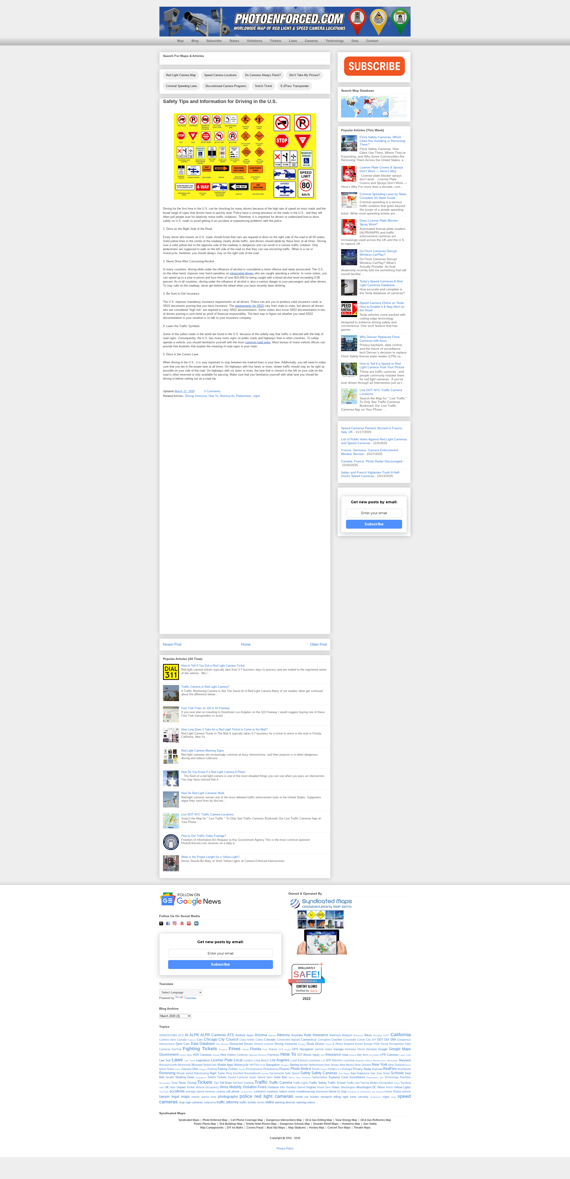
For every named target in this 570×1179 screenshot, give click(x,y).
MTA (328, 1060)
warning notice (305, 1102)
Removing (167, 1073)
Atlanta (272, 1035)
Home (246, 644)
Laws (293, 40)
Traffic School (337, 1082)
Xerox (389, 1087)
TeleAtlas (405, 1077)
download (322, 1091)
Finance (223, 1049)
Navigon (285, 1065)
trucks (261, 1102)
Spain (252, 1077)
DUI (386, 1039)
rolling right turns (344, 1096)
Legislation (203, 1060)
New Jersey (331, 1064)
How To (213, 396)
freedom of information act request (366, 1091)
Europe (368, 1043)
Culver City (364, 1039)
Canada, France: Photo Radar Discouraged (371, 461)
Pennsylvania (254, 1069)
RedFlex (390, 1069)
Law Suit (165, 1060)
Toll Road (226, 1082)
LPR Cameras (389, 1054)
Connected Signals (288, 1039)
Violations (254, 40)
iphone (406, 1091)
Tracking (248, 1082)
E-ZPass (338, 1043)
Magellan (360, 1060)
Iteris (365, 1054)
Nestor (304, 1064)
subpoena (210, 1102)
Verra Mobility (231, 1087)
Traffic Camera (280, 1082)
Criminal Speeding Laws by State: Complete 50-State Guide (383, 196)
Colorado (269, 1039)
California (401, 1034)
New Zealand (396, 1064)
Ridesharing (201, 1073)
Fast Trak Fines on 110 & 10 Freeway (205, 708)
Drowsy (301, 1044)
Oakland (186, 1069)
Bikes (368, 1035)
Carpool (192, 1040)
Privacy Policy (285, 1148)
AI (186, 1035)
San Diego (344, 1073)
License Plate (222, 1060)
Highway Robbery (258, 1055)
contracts (260, 1091)
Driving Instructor (196, 396)
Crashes (337, 1039)
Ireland (352, 1055)
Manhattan (392, 1060)
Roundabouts (252, 1073)
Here (223, 1054)
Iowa (345, 1054)
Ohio (195, 1069)
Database (207, 1044)
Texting (191, 1082)
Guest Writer (185, 1055)
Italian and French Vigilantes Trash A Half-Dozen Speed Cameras (370, 474)
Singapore (201, 1077)
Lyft (323, 1060)
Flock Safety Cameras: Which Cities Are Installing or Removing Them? (382, 140)
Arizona (261, 1035)
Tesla (174, 1082)
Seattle (170, 1077)
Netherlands (316, 1064)
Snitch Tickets (217, 1077)
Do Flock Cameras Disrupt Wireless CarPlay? (378, 253)
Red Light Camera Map (181, 75)
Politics (332, 1069)
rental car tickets (307, 1096)
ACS (181, 1035)
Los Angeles (279, 1060)
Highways (273, 1054)
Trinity (397, 1083)
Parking (212, 1069)
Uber (173, 1087)
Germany (350, 1049)
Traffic (261, 1082)
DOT (380, 1039)
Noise (162, 1069)
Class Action (246, 1039)
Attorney (283, 1035)
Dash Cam (183, 1044)
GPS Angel (285, 1049)
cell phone (232, 1091)
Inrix (323, 1055)
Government (169, 1054)
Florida (255, 1049)
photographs (228, 1096)
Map (180, 40)
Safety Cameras (324, 1073)
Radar (367, 1069)
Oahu (178, 1069)
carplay (220, 1091)
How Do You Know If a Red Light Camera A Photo (213, 772)
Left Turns (189, 1060)
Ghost (360, 1049)
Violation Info (276, 1087)
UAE (161, 1087)
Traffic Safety (318, 1082)
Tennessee (165, 1083)
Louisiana (314, 1060)
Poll (339, 1069)
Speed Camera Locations (220, 75)
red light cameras (273, 1096)
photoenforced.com (307, 981)
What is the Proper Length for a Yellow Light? (210, 857)
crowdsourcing (305, 1091)
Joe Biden (374, 1055)
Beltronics (358, 1035)
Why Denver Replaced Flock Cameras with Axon (380, 338)
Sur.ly (314, 990)
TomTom (237, 1082)
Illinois (307, 1054)
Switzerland (372, 1077)
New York (379, 1064)
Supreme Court (338, 1077)
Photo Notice (301, 1069)
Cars (200, 1039)
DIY (374, 1039)
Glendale (371, 1049)
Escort (359, 1043)
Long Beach (261, 1060)
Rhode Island (185, 1073)
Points (316, 1069)
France (273, 1049)
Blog (195, 40)
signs (256, 396)
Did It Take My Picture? (304, 75)
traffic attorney (228, 1102)
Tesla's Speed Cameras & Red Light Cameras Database (381, 283)
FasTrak (176, 1049)
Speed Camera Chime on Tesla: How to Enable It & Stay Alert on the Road (382, 306)
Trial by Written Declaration (376, 1082)
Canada (182, 1039)
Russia (265, 1073)
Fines (234, 1048)
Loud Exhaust (299, 1060)
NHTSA (254, 1064)
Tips (216, 1082)
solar (393, 1097)
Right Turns (217, 1073)
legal (175, 1096)
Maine (369, 1060)
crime (291, 1091)
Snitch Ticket (263, 86)
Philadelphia (271, 1069)
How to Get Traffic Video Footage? (203, 835)
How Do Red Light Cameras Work (202, 793)
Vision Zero (324, 1087)
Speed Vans (265, 1077)
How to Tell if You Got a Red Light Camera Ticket (213, 665)
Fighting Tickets (200, 1048)
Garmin (319, 1049)
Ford (265, 1049)
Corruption (324, 1039)
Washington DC (366, 1087)
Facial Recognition (392, 1043)
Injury (316, 1054)
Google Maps (400, 1049)
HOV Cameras (202, 1054)
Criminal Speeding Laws (181, 86)
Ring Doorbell (234, 1073)
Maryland (405, 1060)
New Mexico (347, 1064)
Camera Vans (167, 1039)
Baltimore (335, 1035)
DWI (393, 1039)
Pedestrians (243, 396)
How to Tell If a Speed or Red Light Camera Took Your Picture (382, 365)
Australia (297, 1035)
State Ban (280, 1077)
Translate (190, 998)
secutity (363, 1096)
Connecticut (308, 1039)
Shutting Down (184, 1077)
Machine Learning (343, 1060)
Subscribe (214, 40)
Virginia (311, 1087)
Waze (381, 1087)
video (269, 1102)
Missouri (196, 1064)
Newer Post (172, 644)
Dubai (329, 1044)
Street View (294, 1077)
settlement (375, 1097)
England (349, 1043)
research (326, 1096)
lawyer (164, 1096)
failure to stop (338, 1091)
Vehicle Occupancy (207, 1087)
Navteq (294, 1064)
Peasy (242, 1069)
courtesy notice (277, 1091)
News (408, 1065)
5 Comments (212, 391)
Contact (372, 40)
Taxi (381, 1077)
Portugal (347, 1069)
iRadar (397, 1091)
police (246, 1096)
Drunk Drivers (316, 1044)
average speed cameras (201, 1091)
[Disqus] (245, 460)
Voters (336, 1087)
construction (246, 1091)
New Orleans (363, 1064)
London (248, 1060)
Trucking (405, 1082)
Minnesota (184, 1064)
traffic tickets (248, 1102)
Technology (335, 40)
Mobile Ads (210, 1064)
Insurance (333, 1054)
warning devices (285, 1102)
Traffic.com (353, 1082)
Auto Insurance (316, 1035)
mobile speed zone (203, 1096)
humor (388, 1091)
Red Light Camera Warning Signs (202, 750)
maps (185, 1096)
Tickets (275, 40)
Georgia (339, 1049)
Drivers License (264, 1043)
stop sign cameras (191, 1102)
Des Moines (222, 1044)
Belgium (347, 1035)
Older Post (318, 644)
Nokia (170, 1069)
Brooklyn (377, 1035)
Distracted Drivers (241, 1044)
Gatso (328, 1049)
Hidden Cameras (237, 1054)
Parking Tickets (228, 1069)
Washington (348, 1087)
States (234, 40)
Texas (182, 1082)
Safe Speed (292, 1073)
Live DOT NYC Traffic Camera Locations (207, 814)
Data (355, 40)
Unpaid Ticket (186, 1087)
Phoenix (284, 1069)
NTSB (262, 1065)
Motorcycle (227, 396)
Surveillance (357, 1077)
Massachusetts (168, 1064)
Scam (386, 1073)
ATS (230, 1035)
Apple (250, 1035)
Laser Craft (405, 1055)
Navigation (273, 1064)
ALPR (194, 1035)
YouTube (164, 1091)
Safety (305, 1073)
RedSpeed (404, 1069)
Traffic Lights (300, 1082)
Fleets (245, 1049)
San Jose (376, 1073)
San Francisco (359, 1073)
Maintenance (379, 1060)
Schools (397, 1073)
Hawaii (216, 1055)
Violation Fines (255, 1087)
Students (306, 1077)
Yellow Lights (402, 1087)
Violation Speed (295, 1087)
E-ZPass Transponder (295, 86)
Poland (324, 1069)
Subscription (319, 1077)
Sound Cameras (238, 1077)
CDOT (386, 1035)
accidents (177, 1091)
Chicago (210, 1039)
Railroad (377, 1069)
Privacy (358, 1069)
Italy (359, 1054)
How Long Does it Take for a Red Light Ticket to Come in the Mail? (224, 729)
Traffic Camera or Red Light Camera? (205, 686)
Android (240, 1035)
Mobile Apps (225, 1064)
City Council (228, 1039)
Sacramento (276, 1073)
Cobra (259, 1039)
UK (167, 1087)
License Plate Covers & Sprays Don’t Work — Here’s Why (381, 169)
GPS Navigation (302, 1049)
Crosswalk (349, 1039)
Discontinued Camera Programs (226, 86)
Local (238, 1060)
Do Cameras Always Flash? (263, 75)
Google (382, 1049)
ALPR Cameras (213, 1035)
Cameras (311, 40)
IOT (299, 1054)
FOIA (377, 1043)
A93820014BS (168, 1035)
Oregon (203, 1069)
